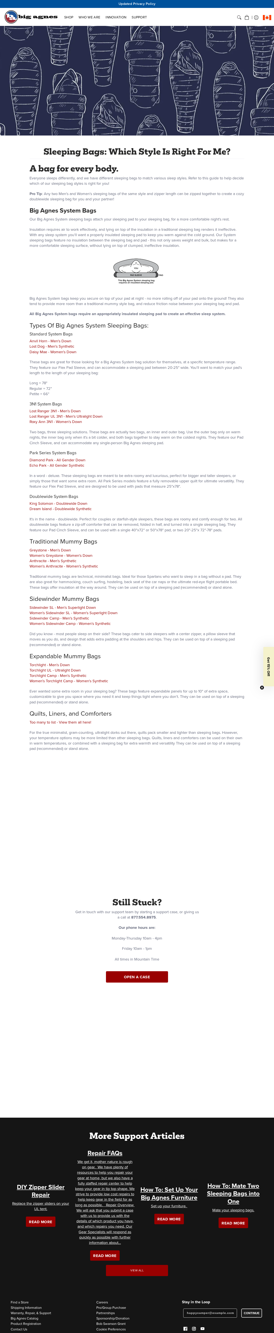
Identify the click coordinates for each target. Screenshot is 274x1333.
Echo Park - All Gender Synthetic (57, 465)
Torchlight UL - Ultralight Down (55, 670)
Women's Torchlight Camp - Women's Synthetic (69, 681)
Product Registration (26, 1323)
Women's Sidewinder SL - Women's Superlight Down (74, 613)
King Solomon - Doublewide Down (58, 503)
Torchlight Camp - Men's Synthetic (58, 675)
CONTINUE (251, 1313)
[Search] (239, 17)
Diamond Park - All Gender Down (57, 460)
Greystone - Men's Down (50, 550)
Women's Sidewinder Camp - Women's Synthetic (70, 623)
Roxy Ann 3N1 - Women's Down (56, 421)
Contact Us (19, 1329)
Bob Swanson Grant (111, 1323)
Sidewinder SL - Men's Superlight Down (63, 607)
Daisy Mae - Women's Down (53, 352)
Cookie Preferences (111, 1329)
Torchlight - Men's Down (50, 665)
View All (137, 1270)
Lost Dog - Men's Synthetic (52, 346)
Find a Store (20, 1302)
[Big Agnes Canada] (31, 17)
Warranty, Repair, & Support (31, 1313)
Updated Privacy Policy (137, 3)
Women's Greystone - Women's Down (61, 555)
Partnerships (105, 1313)
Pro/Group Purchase (111, 1307)
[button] (247, 17)
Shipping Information (26, 1307)
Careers (102, 1302)
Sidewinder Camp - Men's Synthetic (59, 618)
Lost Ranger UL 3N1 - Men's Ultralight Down (66, 416)
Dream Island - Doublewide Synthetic (61, 509)
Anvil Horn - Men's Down (50, 341)
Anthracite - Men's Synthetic (53, 561)
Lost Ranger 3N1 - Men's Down (55, 411)
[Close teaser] (262, 687)
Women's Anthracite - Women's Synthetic (64, 566)
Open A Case (137, 977)
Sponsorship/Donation (113, 1318)
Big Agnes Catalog (24, 1318)
